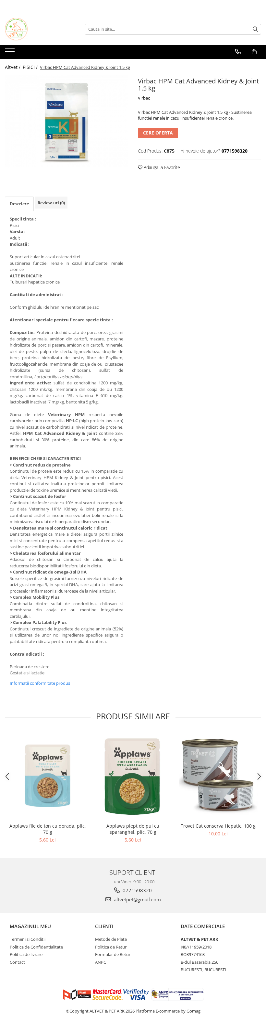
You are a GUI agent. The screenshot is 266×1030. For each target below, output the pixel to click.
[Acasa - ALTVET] (37, 29)
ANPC (100, 962)
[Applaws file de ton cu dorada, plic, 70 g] (47, 776)
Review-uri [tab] (51, 203)
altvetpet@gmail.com (137, 899)
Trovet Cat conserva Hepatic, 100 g (218, 826)
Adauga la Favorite (161, 167)
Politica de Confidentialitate (36, 947)
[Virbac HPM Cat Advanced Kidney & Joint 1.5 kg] (66, 121)
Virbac (144, 98)
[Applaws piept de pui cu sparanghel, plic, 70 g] (132, 776)
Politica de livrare (26, 954)
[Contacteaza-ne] (238, 51)
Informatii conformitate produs (40, 683)
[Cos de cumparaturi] (254, 51)
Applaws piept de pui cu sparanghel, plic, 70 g (132, 829)
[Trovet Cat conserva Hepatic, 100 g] (218, 776)
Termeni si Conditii (27, 939)
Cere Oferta (158, 133)
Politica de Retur (111, 947)
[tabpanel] (66, 121)
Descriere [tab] (19, 204)
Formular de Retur (112, 954)
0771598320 (136, 890)
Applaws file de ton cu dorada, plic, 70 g (47, 829)
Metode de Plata (111, 939)
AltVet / (13, 67)
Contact (17, 962)
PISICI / (31, 67)
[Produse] (10, 53)
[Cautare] (255, 29)
